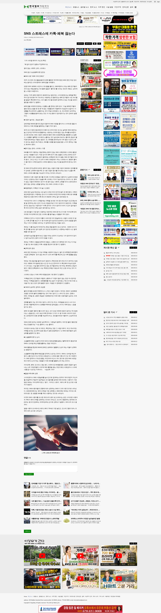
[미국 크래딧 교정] (88, 52)
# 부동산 (107, 12)
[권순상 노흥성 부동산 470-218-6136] (36, 52)
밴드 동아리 (109, 277)
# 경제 (38, 12)
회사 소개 (95, 596)
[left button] (95, 60)
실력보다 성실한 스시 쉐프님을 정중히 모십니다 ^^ (118, 261)
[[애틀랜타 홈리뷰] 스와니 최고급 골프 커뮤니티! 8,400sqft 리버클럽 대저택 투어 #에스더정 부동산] (90, 69)
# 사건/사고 (48, 12)
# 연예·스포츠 (129, 12)
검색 (131, 7)
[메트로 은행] (129, 121)
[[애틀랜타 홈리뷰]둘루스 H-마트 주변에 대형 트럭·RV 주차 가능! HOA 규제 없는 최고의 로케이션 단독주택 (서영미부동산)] (80, 578)
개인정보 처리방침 (115, 596)
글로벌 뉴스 (84, 7)
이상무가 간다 (117, 1)
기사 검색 (149, 1)
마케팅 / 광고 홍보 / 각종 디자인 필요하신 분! (118, 258)
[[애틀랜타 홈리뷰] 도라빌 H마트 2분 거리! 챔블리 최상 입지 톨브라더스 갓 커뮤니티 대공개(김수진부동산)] (118, 578)
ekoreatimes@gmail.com (80, 600)
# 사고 (102, 12)
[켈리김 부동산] (129, 86)
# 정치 (33, 12)
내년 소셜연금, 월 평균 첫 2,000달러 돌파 (117, 326)
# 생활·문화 (68, 12)
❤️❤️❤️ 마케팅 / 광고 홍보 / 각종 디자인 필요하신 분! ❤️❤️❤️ (118, 255)
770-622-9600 (65, 600)
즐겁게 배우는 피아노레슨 (112, 252)
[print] (95, 44)
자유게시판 (143, 1)
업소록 (131, 1)
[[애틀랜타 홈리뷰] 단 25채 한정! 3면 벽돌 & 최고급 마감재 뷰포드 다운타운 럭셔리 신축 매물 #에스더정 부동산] (90, 94)
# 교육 (61, 12)
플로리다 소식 (125, 1)
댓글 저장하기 (29, 474)
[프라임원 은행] (112, 104)
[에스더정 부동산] (129, 174)
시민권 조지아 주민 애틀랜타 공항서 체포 (117, 317)
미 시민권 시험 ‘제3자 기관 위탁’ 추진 (116, 335)
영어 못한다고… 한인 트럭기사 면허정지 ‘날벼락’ (118, 344)
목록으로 (27, 531)
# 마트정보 (121, 12)
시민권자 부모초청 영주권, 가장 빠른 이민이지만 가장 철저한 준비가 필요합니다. (118, 280)
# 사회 (42, 12)
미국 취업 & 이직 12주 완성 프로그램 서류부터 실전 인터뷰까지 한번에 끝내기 (118, 267)
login (158, 1)
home (80, 26)
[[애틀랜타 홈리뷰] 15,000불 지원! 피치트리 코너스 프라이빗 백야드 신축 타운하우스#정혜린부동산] (90, 81)
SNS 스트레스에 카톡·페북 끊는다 (93, 26)
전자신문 (125, 7)
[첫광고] (44, 19)
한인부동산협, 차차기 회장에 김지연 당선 (117, 338)
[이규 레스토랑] (116, 19)
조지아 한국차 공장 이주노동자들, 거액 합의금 (118, 323)
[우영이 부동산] (120, 49)
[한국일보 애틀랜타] (36, 7)
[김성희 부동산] (80, 19)
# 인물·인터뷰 (96, 12)
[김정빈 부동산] (129, 232)
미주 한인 (101, 7)
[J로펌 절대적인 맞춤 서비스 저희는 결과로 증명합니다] (112, 174)
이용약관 (107, 596)
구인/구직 (136, 1)
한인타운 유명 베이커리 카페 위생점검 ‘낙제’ (117, 320)
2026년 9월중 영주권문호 (112, 264)
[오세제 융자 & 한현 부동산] (120, 32)
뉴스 (84, 26)
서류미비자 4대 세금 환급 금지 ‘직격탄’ (116, 332)
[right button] (99, 60)
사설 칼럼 (109, 7)
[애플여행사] (129, 223)
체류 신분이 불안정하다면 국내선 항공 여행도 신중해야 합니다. (118, 274)
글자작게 (80, 43)
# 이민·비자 (56, 12)
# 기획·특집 (114, 12)
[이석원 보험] (120, 39)
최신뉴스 (68, 7)
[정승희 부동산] (129, 192)
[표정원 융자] (62, 52)
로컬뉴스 (76, 7)
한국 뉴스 (93, 7)
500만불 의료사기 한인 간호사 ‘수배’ (115, 329)
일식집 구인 (109, 271)
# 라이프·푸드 (75, 12)
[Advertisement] (90, 139)
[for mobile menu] (135, 7)
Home (25, 596)
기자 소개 (101, 596)
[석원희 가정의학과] (112, 223)
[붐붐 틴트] (129, 104)
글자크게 (88, 43)
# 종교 (82, 12)
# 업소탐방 (88, 12)
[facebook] (99, 44)
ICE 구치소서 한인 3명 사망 (113, 341)
